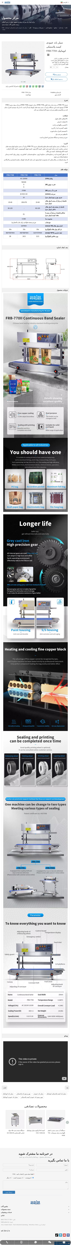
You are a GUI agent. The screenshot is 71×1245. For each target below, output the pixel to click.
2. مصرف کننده (18, 1178)
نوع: (30, 95)
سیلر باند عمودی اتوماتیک (10, 1097)
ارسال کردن (9, 1192)
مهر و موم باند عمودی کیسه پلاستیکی (32, 1097)
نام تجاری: (58, 92)
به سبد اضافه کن (57, 79)
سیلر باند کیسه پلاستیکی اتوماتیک (56, 1094)
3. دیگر (9, 1178)
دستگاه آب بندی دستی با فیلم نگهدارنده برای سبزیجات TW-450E (56, 1132)
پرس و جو (57, 74)
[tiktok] (56, 1235)
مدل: (29, 92)
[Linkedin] (60, 1235)
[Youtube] (64, 1235)
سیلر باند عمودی (38, 1094)
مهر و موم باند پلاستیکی (23, 1094)
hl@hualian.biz (5, 1222)
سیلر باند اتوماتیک (8, 1094)
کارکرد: (59, 95)
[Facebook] (68, 1235)
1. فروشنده (28, 1178)
